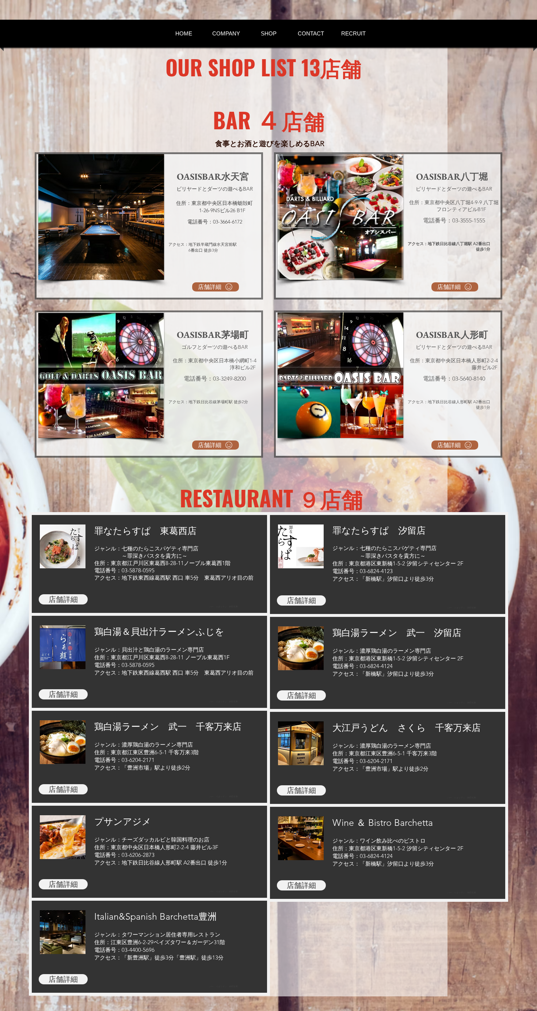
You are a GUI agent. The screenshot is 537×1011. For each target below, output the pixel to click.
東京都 (357, 563)
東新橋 (384, 563)
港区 (370, 563)
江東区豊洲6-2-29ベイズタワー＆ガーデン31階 (168, 942)
